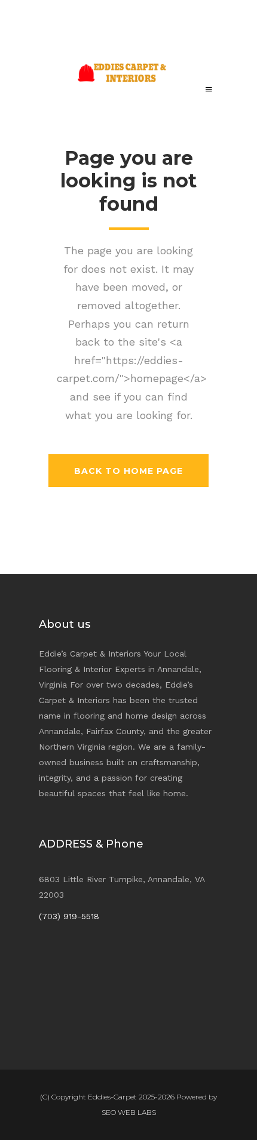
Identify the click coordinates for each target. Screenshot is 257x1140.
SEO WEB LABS (129, 1112)
